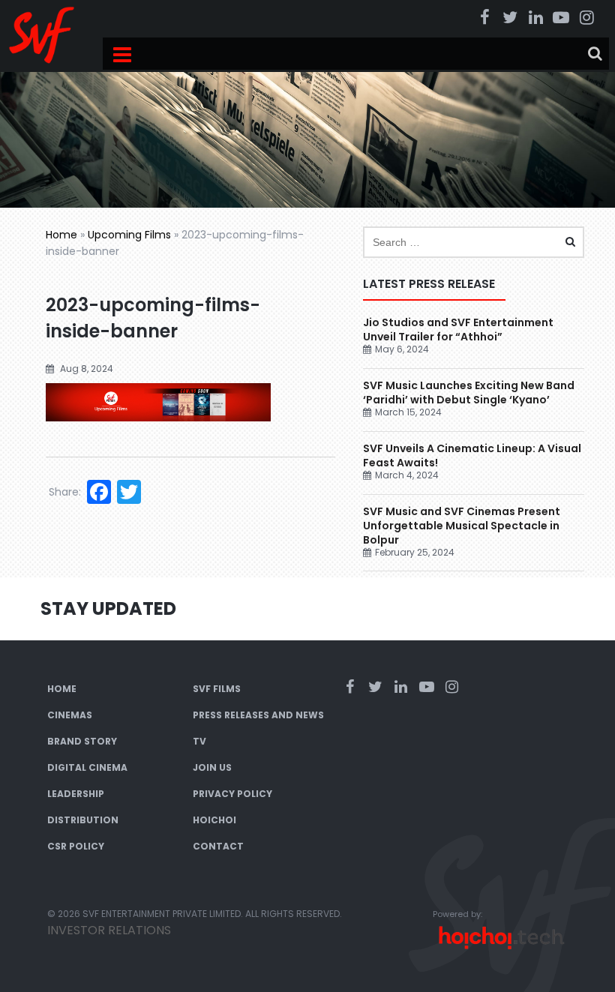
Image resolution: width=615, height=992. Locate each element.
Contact (218, 846)
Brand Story (82, 741)
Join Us (212, 767)
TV (199, 741)
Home (61, 234)
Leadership (75, 793)
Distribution (82, 820)
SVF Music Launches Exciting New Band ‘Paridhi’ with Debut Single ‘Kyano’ (468, 392)
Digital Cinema (87, 767)
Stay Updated (108, 608)
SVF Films (217, 688)
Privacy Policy (232, 793)
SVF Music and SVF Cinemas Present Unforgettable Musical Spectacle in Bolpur (461, 525)
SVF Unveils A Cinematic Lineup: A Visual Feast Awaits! (472, 455)
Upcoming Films (129, 234)
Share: (65, 491)
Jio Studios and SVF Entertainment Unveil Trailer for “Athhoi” (458, 329)
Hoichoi (214, 820)
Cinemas (69, 715)
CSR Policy (75, 846)
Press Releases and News (258, 715)
